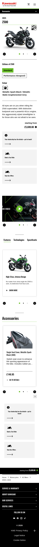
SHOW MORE (13, 290)
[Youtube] (14, 518)
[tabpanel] (19, 283)
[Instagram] (21, 518)
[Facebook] (18, 518)
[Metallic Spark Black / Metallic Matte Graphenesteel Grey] (5, 87)
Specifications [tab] (33, 239)
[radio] (7, 70)
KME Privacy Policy (19, 531)
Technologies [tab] (19, 239)
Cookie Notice (19, 540)
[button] (19, 139)
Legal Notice (19, 535)
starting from (31, 123)
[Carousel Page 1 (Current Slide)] (19, 54)
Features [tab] (7, 239)
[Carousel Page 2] (23, 224)
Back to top (35, 396)
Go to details (14, 380)
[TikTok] (25, 518)
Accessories (6, 11)
